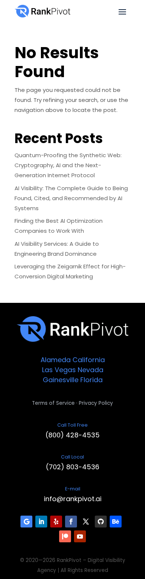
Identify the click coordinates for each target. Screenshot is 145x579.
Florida (91, 379)
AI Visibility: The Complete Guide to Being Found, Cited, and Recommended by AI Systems (71, 198)
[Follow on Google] (26, 521)
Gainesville (60, 379)
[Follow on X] (86, 521)
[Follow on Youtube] (80, 536)
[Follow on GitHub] (101, 521)
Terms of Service (53, 403)
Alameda (56, 359)
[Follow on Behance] (116, 521)
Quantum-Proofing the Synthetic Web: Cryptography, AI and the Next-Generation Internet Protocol (68, 165)
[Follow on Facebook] (71, 521)
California (88, 359)
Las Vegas (59, 369)
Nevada (90, 369)
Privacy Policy (96, 403)
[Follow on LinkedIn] (41, 521)
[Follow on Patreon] (65, 536)
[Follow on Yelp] (56, 521)
